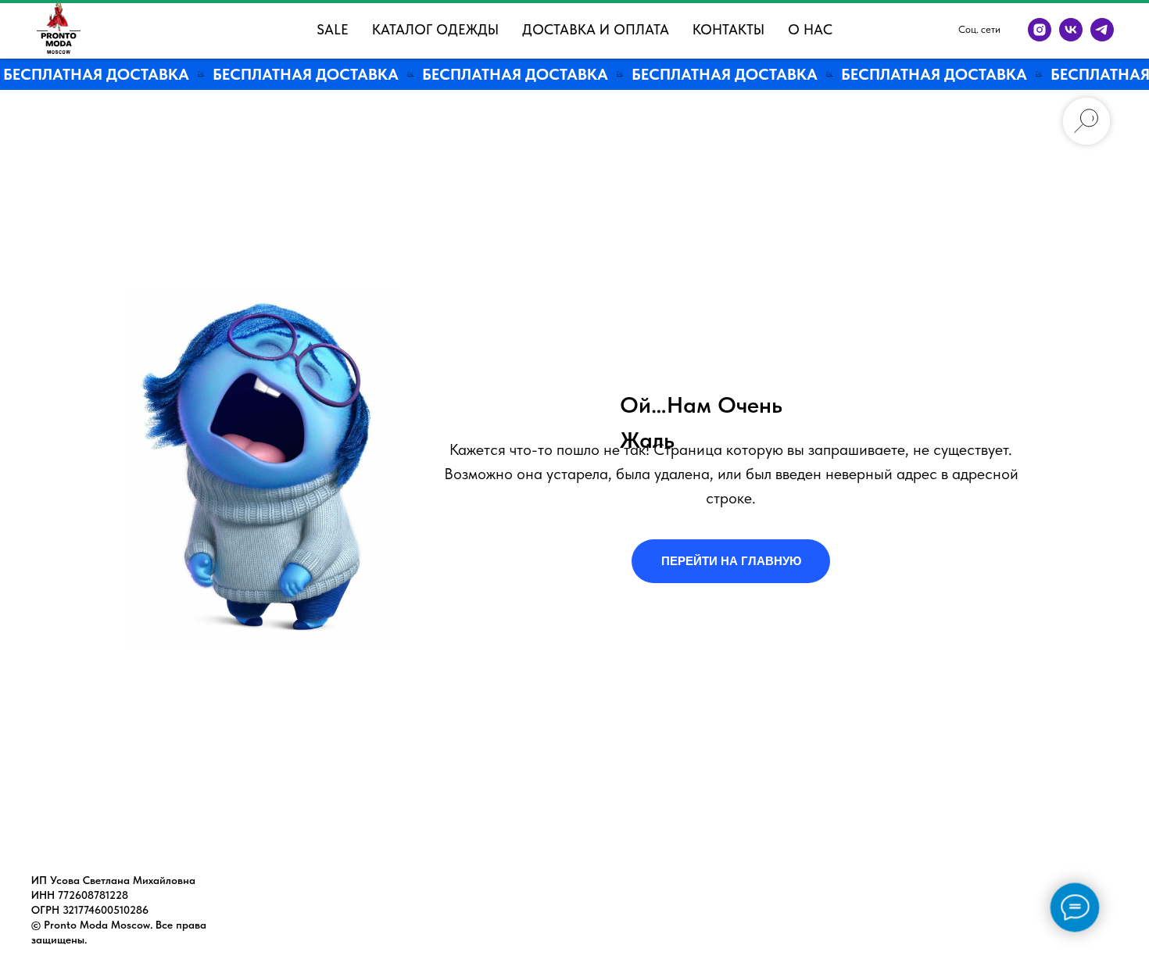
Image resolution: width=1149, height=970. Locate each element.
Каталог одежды (435, 29)
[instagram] (1039, 29)
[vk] (1071, 29)
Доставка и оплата (595, 29)
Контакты (728, 29)
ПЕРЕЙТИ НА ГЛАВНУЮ (731, 560)
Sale (333, 29)
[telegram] (1102, 29)
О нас (810, 29)
